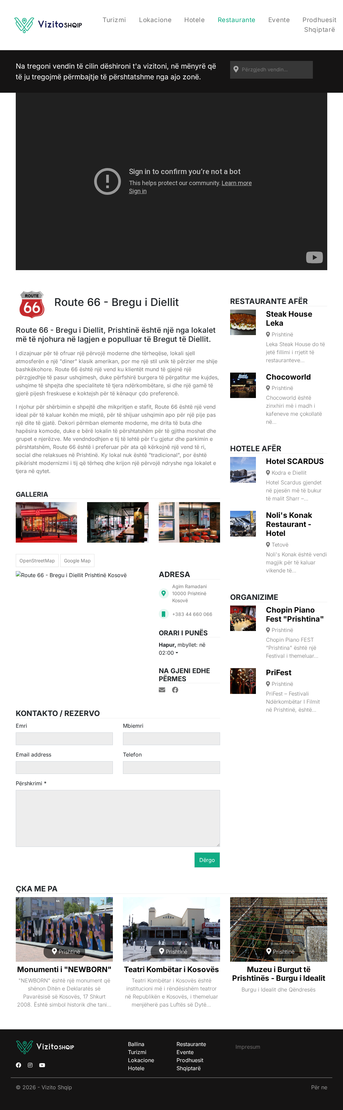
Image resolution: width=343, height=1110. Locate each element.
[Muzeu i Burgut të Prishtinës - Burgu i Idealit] (278, 929)
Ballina (136, 1044)
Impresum (247, 1046)
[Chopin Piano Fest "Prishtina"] (243, 618)
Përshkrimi (31, 783)
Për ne (319, 1087)
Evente (279, 20)
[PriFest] (243, 681)
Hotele (194, 20)
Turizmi (114, 20)
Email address (33, 754)
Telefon (132, 754)
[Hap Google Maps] (164, 593)
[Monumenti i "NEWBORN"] (64, 929)
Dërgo (207, 860)
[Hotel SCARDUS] (243, 470)
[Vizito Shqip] (48, 25)
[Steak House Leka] (243, 322)
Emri (21, 725)
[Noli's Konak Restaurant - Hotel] (243, 524)
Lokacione (155, 20)
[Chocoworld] (243, 385)
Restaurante (237, 20)
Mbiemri (133, 725)
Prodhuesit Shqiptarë (319, 24)
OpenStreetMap (37, 560)
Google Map (77, 560)
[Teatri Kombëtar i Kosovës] (171, 929)
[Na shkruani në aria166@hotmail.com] (162, 690)
